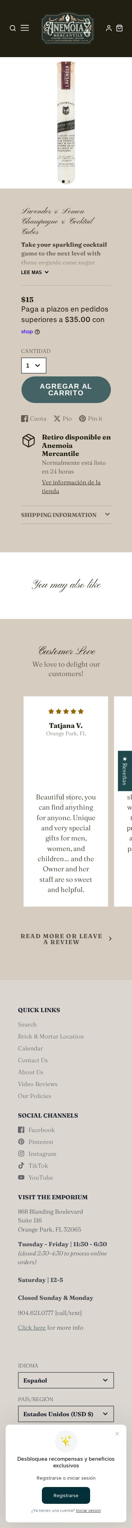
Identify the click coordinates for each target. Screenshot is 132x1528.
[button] (63, 181)
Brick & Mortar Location (51, 1036)
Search (27, 1024)
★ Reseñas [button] (125, 770)
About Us (30, 1072)
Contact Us (33, 1060)
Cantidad (36, 351)
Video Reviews (38, 1083)
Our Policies (34, 1095)
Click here (32, 1327)
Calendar (30, 1048)
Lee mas (31, 272)
